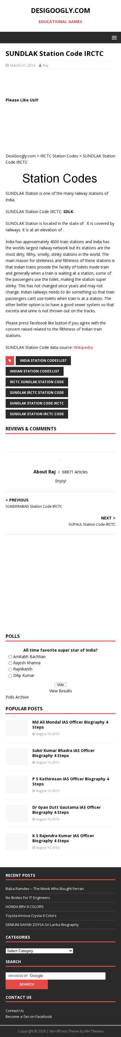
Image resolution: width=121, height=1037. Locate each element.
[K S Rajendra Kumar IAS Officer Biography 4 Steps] (17, 847)
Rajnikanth (22, 669)
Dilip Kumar (23, 675)
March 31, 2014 (22, 65)
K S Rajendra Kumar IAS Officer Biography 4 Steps (63, 838)
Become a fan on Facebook (29, 1016)
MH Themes (94, 1031)
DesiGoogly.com (21, 156)
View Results (60, 690)
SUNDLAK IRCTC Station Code (37, 392)
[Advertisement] (63, 82)
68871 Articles (75, 472)
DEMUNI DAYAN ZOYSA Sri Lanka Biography (42, 924)
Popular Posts (24, 709)
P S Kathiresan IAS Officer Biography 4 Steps (70, 781)
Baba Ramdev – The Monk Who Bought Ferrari (45, 888)
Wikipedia (83, 347)
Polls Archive (17, 697)
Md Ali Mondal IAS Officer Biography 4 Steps (70, 724)
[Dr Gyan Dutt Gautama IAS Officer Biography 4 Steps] (17, 818)
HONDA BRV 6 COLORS (25, 906)
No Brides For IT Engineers (28, 897)
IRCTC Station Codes (59, 156)
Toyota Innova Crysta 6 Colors (31, 915)
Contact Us (15, 1010)
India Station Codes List (43, 360)
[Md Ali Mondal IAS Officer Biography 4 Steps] (17, 733)
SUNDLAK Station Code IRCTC (37, 403)
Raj (45, 65)
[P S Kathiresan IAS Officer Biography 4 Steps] (17, 790)
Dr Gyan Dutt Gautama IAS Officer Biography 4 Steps (66, 810)
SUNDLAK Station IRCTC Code (37, 414)
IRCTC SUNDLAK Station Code (37, 381)
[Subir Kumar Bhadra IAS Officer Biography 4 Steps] (17, 761)
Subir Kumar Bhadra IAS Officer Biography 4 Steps (63, 753)
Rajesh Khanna (27, 662)
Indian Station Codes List (34, 371)
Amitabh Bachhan (29, 656)
